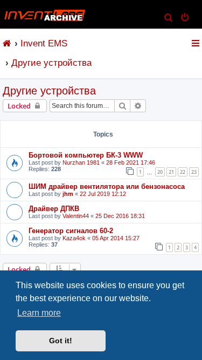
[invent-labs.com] (7, 43)
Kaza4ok (74, 238)
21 (171, 171)
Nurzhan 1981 (81, 162)
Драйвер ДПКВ (54, 209)
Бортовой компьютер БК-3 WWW (86, 155)
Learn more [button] (39, 312)
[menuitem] (169, 18)
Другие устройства (49, 91)
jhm (67, 194)
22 (182, 171)
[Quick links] (196, 43)
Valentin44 (75, 216)
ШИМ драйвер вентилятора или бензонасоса (107, 186)
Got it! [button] (60, 340)
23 (194, 171)
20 (160, 171)
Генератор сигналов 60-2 (71, 231)
